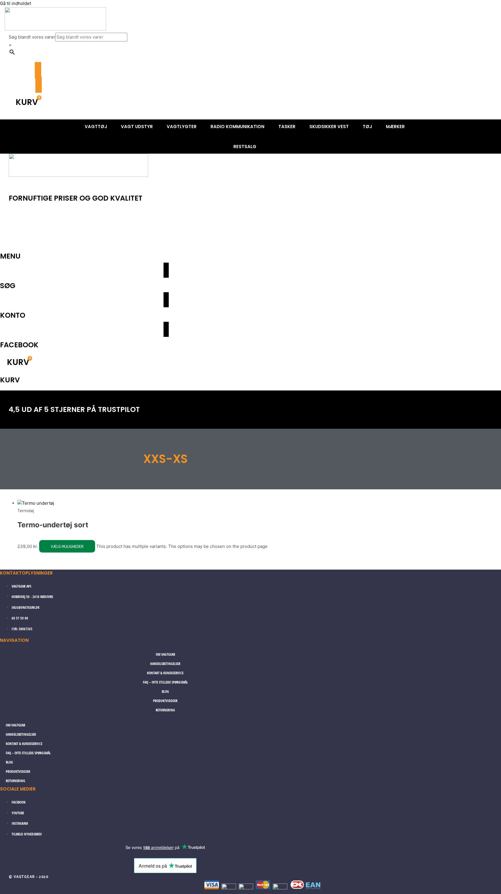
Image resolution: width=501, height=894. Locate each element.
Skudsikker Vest (329, 126)
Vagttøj (96, 126)
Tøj (367, 126)
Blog (165, 691)
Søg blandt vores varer (32, 37)
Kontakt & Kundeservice (165, 673)
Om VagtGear (165, 654)
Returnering (165, 710)
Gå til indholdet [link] (15, 3)
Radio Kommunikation (237, 126)
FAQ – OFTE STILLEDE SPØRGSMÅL (165, 682)
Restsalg (244, 146)
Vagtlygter (182, 126)
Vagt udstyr (137, 126)
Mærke (145, 239)
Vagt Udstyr (65, 224)
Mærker (395, 126)
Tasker (286, 126)
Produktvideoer (165, 700)
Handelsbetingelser (165, 663)
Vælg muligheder (67, 546)
